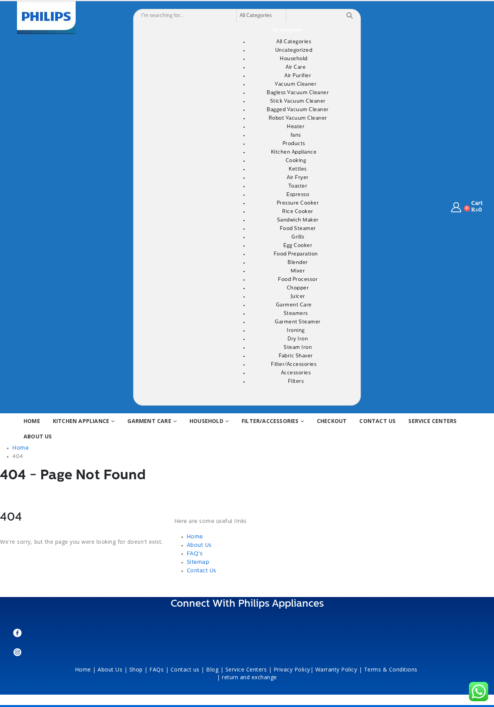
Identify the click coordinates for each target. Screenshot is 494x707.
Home (32, 421)
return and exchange (249, 677)
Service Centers (432, 421)
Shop (136, 669)
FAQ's (195, 554)
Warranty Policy (336, 669)
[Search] (349, 15)
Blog (212, 669)
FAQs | (159, 669)
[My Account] (456, 207)
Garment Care (149, 421)
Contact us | (188, 669)
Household (206, 421)
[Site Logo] (46, 17)
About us (38, 436)
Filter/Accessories (270, 421)
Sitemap (198, 562)
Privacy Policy (292, 669)
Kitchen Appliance (81, 421)
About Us (199, 545)
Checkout (332, 421)
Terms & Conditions (392, 669)
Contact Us (377, 421)
